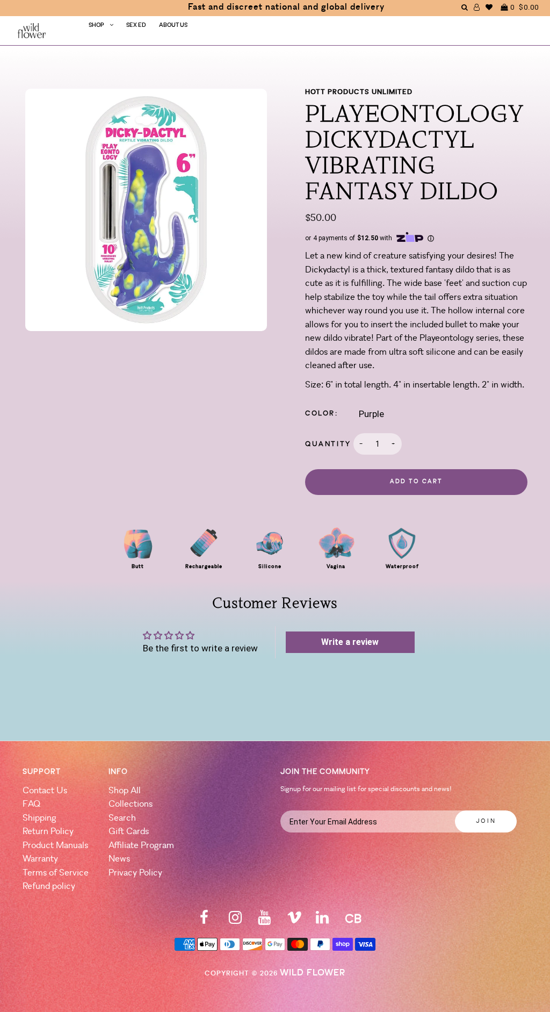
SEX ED (136, 25)
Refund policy (49, 886)
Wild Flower (312, 973)
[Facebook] (204, 921)
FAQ (31, 804)
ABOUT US (173, 25)
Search (122, 818)
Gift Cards (128, 831)
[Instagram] (235, 921)
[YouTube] (264, 921)
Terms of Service (56, 873)
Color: (321, 413)
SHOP (96, 25)
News (119, 859)
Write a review (350, 642)
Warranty (40, 859)
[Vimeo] (294, 921)
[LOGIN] (477, 7)
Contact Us (45, 790)
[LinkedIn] (322, 921)
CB (353, 920)
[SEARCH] (464, 7)
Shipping (39, 818)
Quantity (328, 444)
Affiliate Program (141, 845)
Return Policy (48, 831)
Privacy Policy (135, 873)
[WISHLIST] (489, 7)
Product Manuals (55, 845)
